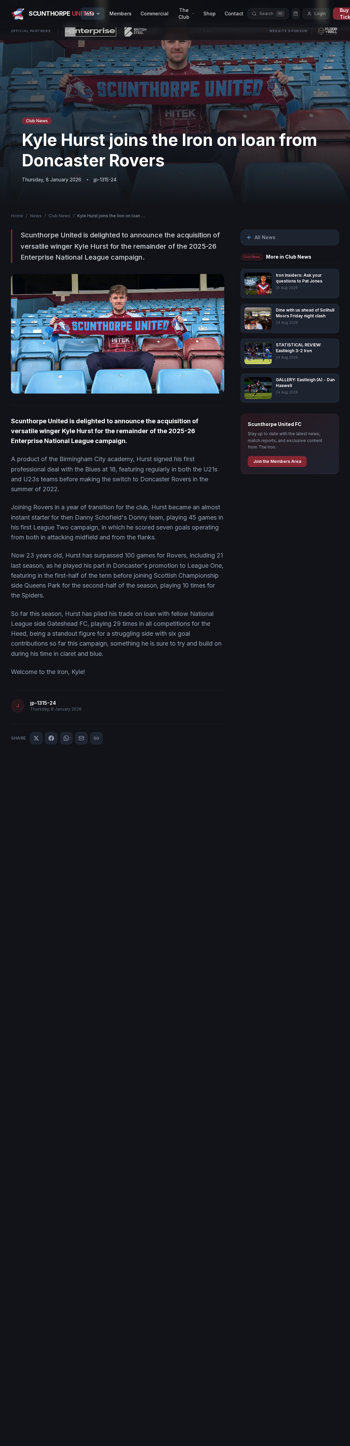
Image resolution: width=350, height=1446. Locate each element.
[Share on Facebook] (51, 738)
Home (17, 215)
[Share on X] (36, 738)
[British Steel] (135, 31)
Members (120, 13)
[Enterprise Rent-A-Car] (90, 31)
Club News (59, 215)
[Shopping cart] (296, 13)
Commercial (154, 13)
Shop (209, 13)
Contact (234, 13)
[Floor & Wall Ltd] (327, 31)
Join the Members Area (277, 461)
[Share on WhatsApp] (66, 738)
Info (89, 13)
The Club (183, 13)
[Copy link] (96, 738)
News (36, 215)
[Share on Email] (81, 738)
